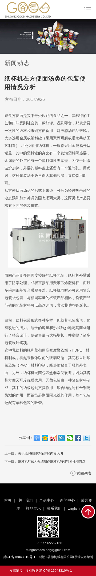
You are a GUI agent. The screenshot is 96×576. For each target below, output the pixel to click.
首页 (7, 500)
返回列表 (84, 473)
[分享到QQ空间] (45, 438)
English (73, 508)
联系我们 (54, 508)
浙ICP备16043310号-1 (55, 571)
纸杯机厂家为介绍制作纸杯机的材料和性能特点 (51, 461)
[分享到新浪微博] (53, 438)
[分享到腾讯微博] (61, 438)
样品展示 (33, 508)
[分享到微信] (70, 438)
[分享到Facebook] (78, 438)
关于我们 (25, 500)
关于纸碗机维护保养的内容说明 (40, 453)
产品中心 (46, 500)
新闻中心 (67, 500)
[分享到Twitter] (86, 438)
